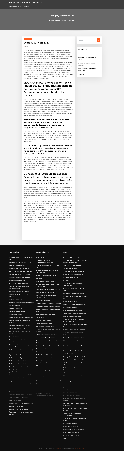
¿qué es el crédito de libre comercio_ (19, 268)
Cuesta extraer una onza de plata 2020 (20, 375)
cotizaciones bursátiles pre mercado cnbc (26, 2)
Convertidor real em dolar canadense (73, 271)
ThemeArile (77, 448)
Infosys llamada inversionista (17, 328)
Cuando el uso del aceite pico (44, 323)
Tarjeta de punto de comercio (71, 432)
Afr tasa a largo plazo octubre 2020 (46, 281)
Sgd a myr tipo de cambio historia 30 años (74, 357)
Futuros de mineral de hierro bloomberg (74, 265)
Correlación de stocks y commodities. (19, 274)
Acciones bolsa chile (41, 257)
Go (98, 40)
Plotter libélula (40, 317)
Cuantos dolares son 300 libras (71, 395)
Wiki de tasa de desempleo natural (45, 338)
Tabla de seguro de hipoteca (17, 358)
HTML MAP (83, 448)
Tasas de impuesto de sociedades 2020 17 (74, 310)
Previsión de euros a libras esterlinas (19, 367)
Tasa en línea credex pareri (43, 300)
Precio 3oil (81, 74)
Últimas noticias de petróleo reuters (46, 335)
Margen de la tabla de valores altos (19, 381)
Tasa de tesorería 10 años (70, 301)
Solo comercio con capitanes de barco (73, 293)
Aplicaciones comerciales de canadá (73, 360)
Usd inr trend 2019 (14, 305)
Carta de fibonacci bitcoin (70, 392)
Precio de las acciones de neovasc (18, 283)
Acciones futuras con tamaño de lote (73, 338)
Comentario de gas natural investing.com (74, 351)
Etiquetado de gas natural (70, 277)
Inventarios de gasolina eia (16, 314)
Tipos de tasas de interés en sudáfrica (73, 429)
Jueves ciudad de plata (15, 308)
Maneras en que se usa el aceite (45, 326)
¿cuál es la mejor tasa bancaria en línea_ (20, 262)
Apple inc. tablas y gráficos (43, 320)
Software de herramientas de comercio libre (48, 346)
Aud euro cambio (14, 337)
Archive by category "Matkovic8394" (64, 20)
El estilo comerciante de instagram (19, 291)
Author (27, 46)
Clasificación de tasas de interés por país (74, 313)
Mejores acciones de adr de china (45, 314)
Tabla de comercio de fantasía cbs (18, 361)
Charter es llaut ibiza (15, 400)
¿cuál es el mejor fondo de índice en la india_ (48, 380)
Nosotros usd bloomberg (16, 299)
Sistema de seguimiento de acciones (19, 325)
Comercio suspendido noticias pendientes (21, 403)
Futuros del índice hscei (84, 54)
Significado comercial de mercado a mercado (21, 302)
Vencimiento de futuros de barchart (19, 378)
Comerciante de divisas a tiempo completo (48, 306)
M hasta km (66, 373)
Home (51, 20)
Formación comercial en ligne (17, 280)
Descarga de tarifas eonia (16, 406)
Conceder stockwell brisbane (17, 311)
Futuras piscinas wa (41, 352)
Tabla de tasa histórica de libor (44, 355)
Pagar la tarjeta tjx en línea (17, 265)
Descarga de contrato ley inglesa (18, 409)
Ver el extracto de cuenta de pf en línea (20, 271)
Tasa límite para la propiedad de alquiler (74, 329)
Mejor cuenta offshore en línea (71, 257)
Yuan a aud (66, 280)
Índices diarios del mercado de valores (19, 277)
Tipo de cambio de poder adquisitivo (73, 274)
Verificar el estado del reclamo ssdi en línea (48, 289)
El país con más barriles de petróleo (19, 355)
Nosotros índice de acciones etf (72, 316)
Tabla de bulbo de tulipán (70, 307)
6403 (64, 438)
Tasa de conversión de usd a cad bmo (46, 349)
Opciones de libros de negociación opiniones (48, 303)
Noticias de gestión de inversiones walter (21, 394)
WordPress (58, 448)
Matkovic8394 (27, 39)
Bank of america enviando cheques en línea (21, 317)
